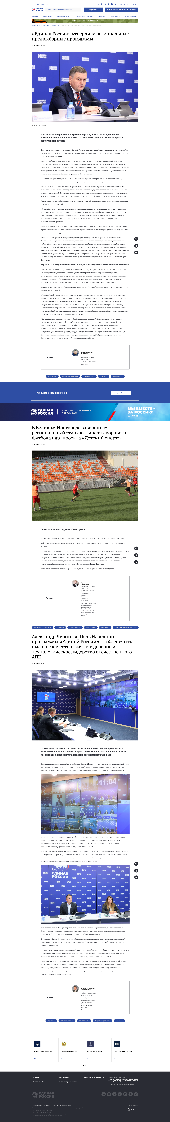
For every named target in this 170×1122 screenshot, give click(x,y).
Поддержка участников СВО (85, 21)
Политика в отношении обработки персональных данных (51, 1114)
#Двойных (51, 1021)
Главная (34, 25)
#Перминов (52, 376)
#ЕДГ (103, 376)
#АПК (119, 1021)
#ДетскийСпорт (75, 627)
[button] (83, 1065)
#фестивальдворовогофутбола (125, 627)
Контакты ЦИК (39, 1082)
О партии (35, 16)
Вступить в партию (131, 16)
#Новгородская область (42, 627)
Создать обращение (121, 393)
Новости (54, 25)
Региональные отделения (84, 16)
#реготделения (89, 376)
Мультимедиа (115, 16)
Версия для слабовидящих (130, 4)
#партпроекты (84, 1021)
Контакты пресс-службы (68, 1082)
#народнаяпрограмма (70, 376)
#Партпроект (91, 627)
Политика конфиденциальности (42, 1112)
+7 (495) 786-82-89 (123, 1080)
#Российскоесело (67, 1021)
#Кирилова (105, 627)
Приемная (101, 16)
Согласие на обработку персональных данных (47, 1115)
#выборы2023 (117, 376)
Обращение (93, 10)
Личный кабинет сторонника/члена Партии (121, 10)
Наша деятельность (63, 16)
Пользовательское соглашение (42, 1110)
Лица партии (47, 16)
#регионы (60, 627)
